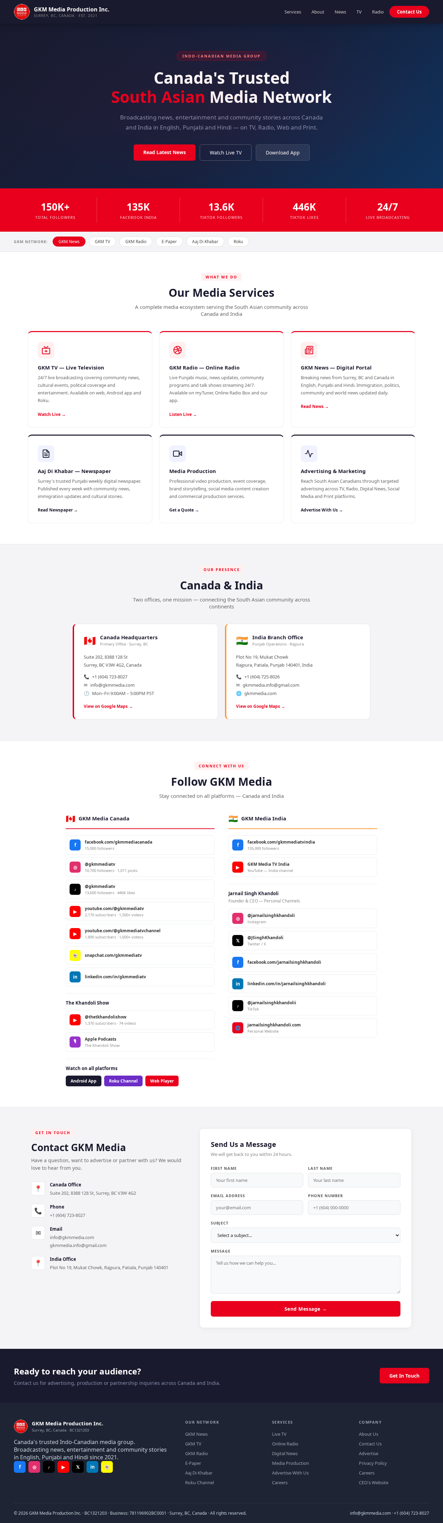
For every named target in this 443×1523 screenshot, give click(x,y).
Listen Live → (183, 414)
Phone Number (325, 1195)
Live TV (279, 1434)
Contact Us (409, 12)
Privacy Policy (373, 1463)
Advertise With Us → (322, 510)
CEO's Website (373, 1482)
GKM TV (102, 241)
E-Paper (169, 241)
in (92, 1467)
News (340, 12)
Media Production (290, 1463)
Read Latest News (164, 152)
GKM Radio (135, 241)
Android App (84, 1081)
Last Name (320, 1168)
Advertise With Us (290, 1473)
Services (292, 12)
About (317, 12)
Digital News (285, 1453)
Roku (238, 241)
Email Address (228, 1195)
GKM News (69, 241)
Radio (378, 12)
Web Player (162, 1081)
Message (220, 1251)
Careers (280, 1482)
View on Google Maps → (108, 706)
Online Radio (285, 1444)
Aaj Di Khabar (205, 241)
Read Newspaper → (58, 510)
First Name (224, 1168)
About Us (368, 1434)
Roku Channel (123, 1081)
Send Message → (305, 1309)
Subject (219, 1223)
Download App (283, 152)
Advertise (368, 1453)
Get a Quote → (184, 510)
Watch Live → (52, 414)
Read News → (315, 406)
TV (359, 12)
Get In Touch (404, 1375)
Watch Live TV (226, 152)
